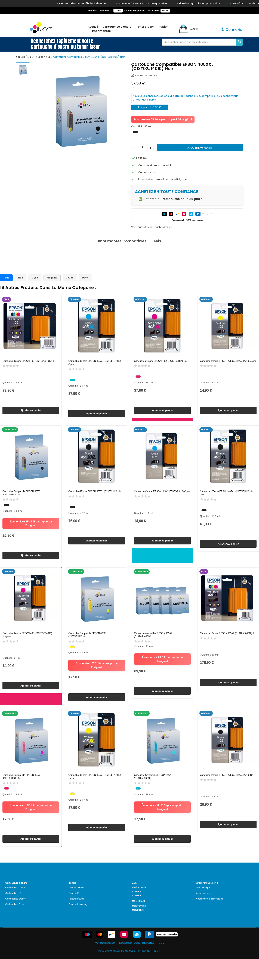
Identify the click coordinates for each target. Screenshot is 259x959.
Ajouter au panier (199, 147)
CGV (161, 943)
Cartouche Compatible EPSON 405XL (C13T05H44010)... (87, 635)
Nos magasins (204, 893)
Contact (136, 895)
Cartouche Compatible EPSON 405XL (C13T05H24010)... (153, 776)
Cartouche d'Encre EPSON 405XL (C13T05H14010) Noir (226, 493)
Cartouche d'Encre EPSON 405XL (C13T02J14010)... (95, 491)
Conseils (136, 891)
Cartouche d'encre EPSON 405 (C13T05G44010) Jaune (228, 361)
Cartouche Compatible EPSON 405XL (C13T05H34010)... (21, 776)
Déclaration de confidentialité (136, 943)
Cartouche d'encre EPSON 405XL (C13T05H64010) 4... (228, 633)
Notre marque (203, 887)
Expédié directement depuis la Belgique (162, 179)
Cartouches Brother (15, 898)
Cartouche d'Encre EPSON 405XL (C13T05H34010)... (161, 361)
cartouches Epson (160, 227)
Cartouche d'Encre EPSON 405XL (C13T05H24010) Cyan (94, 362)
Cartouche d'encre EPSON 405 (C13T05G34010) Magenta (27, 635)
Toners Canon (76, 887)
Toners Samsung (78, 904)
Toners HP (74, 893)
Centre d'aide (139, 887)
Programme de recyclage (209, 898)
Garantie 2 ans (147, 172)
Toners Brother (76, 898)
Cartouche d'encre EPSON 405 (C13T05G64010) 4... (29, 361)
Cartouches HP (13, 893)
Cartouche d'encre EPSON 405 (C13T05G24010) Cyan (162, 491)
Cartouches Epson (15, 904)
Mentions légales (105, 943)
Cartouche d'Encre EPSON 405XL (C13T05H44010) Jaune (94, 776)
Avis (157, 241)
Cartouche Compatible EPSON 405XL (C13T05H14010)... (21, 493)
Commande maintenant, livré (156, 165)
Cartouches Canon (15, 887)
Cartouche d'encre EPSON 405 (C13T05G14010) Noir (227, 775)
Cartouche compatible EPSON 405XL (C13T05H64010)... (153, 635)
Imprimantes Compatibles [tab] (122, 241)
